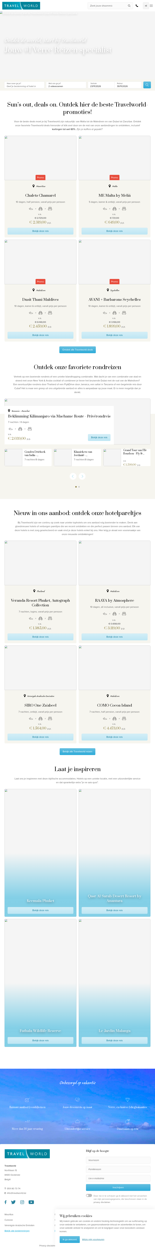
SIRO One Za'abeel (40, 705)
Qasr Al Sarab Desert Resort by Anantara (114, 898)
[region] (77, 433)
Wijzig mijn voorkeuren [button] (93, 1239)
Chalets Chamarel (40, 195)
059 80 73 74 (137, 6)
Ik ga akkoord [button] (70, 1239)
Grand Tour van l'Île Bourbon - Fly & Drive (135, 452)
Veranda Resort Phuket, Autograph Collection (40, 603)
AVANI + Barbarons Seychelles (115, 299)
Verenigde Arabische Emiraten (19, 1225)
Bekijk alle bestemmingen (17, 1230)
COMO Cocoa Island (114, 705)
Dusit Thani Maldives (40, 299)
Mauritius (9, 1214)
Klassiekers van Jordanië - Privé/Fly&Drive (84, 453)
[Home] (27, 1153)
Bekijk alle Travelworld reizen (77, 751)
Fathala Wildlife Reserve (40, 1031)
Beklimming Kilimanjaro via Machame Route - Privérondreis (59, 416)
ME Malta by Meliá (115, 195)
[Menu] (151, 5)
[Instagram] (22, 1203)
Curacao (9, 1219)
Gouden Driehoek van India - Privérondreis (35, 453)
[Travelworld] (21, 5)
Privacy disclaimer (48, 1245)
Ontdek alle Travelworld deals (77, 349)
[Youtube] (31, 1203)
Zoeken (147, 85)
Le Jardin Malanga (114, 1031)
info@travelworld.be (16, 1193)
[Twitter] (13, 1203)
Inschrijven (118, 1187)
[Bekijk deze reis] (13, 457)
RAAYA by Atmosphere (114, 600)
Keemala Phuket (40, 901)
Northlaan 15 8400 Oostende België (12, 1175)
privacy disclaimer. (102, 1202)
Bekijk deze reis (40, 231)
